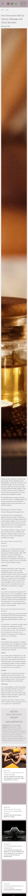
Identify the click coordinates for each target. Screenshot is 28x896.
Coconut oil (4, 549)
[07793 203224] (8, 3)
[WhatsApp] (16, 3)
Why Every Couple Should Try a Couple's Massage (14, 774)
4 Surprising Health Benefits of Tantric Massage (13, 887)
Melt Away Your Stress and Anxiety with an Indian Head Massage (13, 811)
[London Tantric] (23, 3)
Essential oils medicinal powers (8, 613)
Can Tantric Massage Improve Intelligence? (13, 847)
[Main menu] (2, 4)
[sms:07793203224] (12, 3)
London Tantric (5, 725)
